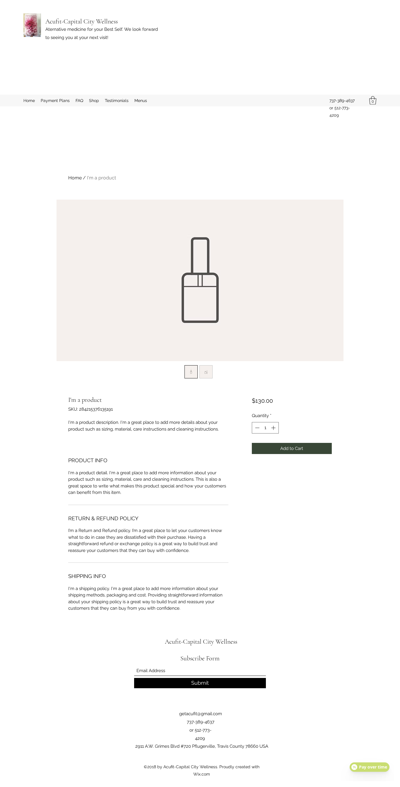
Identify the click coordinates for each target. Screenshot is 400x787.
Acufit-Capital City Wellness (81, 21)
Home (75, 178)
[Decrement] (257, 427)
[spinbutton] (265, 427)
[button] (372, 100)
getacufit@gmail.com (200, 713)
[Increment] (274, 427)
